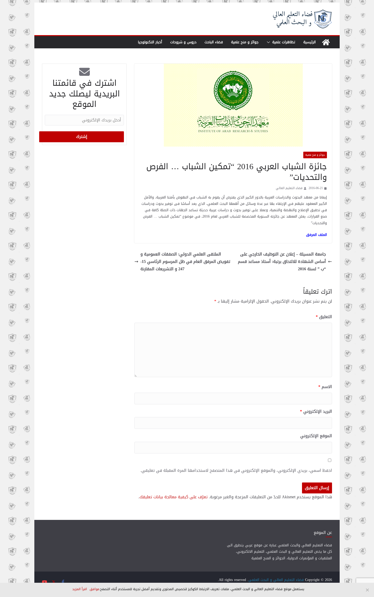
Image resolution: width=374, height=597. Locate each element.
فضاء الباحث (214, 42)
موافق (94, 589)
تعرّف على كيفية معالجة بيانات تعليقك (173, 497)
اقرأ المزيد (79, 589)
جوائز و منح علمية (244, 42)
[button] (269, 42)
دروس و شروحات (183, 42)
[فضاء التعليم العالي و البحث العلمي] (326, 42)
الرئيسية (309, 42)
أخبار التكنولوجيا (150, 42)
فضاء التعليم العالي (289, 188)
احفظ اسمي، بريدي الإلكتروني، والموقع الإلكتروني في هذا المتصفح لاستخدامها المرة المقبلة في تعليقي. (236, 470)
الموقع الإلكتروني (316, 436)
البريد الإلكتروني (316, 411)
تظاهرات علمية (283, 42)
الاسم (325, 387)
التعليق (324, 317)
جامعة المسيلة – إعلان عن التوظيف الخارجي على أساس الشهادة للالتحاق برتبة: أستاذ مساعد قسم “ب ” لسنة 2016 (282, 262)
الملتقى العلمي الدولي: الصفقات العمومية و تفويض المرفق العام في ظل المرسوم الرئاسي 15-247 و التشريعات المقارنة (185, 262)
